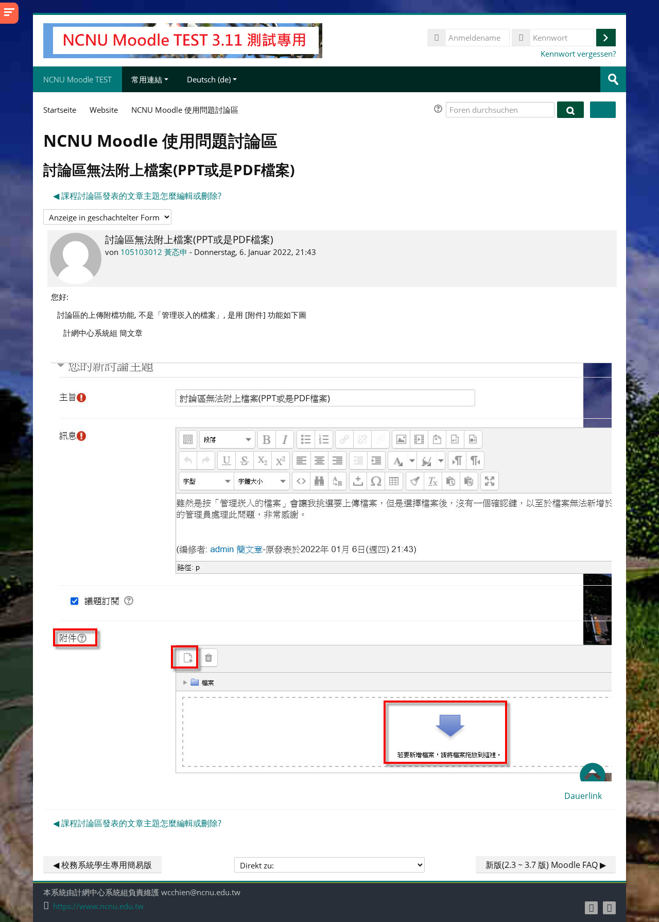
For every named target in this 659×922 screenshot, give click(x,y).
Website (104, 110)
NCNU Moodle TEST (77, 79)
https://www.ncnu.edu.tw (98, 906)
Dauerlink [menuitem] (583, 795)
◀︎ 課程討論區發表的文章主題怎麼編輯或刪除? (137, 195)
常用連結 (146, 79)
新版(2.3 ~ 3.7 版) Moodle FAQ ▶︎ (545, 864)
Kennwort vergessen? (578, 53)
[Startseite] (182, 40)
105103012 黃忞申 (153, 252)
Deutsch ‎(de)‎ (209, 79)
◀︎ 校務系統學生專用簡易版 (102, 864)
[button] (439, 110)
